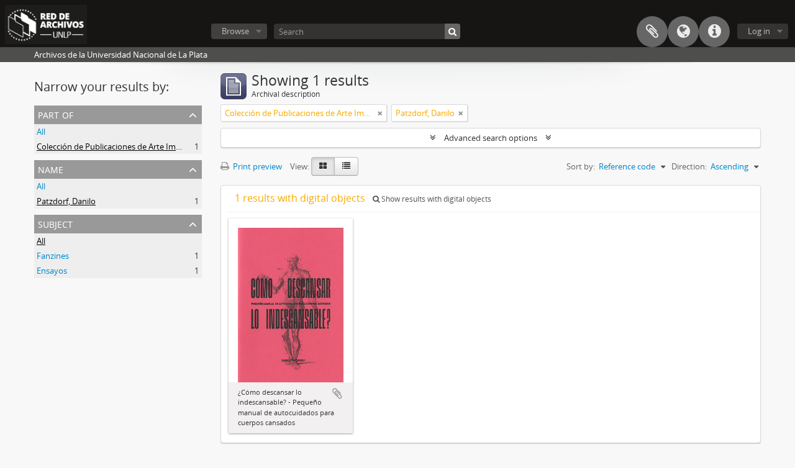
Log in (759, 31)
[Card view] (323, 166)
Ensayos (52, 270)
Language (683, 31)
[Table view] (346, 166)
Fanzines (53, 255)
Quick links (714, 31)
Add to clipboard (337, 393)
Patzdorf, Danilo (66, 201)
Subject (55, 223)
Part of (55, 114)
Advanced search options (490, 137)
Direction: (689, 166)
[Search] (452, 31)
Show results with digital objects (435, 199)
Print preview (256, 166)
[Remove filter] (380, 113)
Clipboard (652, 31)
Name (50, 168)
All (41, 131)
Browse (235, 31)
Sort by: (580, 166)
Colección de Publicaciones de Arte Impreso (117, 146)
